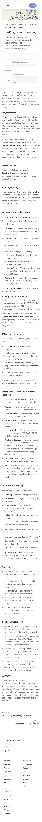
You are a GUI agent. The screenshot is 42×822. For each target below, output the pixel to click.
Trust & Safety (9, 799)
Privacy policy (9, 803)
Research (26, 775)
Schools (7, 775)
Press (25, 786)
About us (7, 796)
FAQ (5, 782)
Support (26, 768)
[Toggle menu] (7, 5)
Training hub (27, 764)
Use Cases (8, 772)
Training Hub (9, 24)
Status (6, 810)
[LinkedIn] (5, 751)
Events (25, 782)
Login (33, 5)
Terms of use (8, 806)
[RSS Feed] (9, 751)
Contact (7, 814)
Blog (24, 772)
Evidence (26, 779)
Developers (8, 779)
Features (7, 764)
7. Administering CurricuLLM (27, 24)
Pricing (6, 768)
